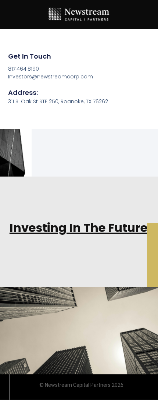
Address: (23, 92)
